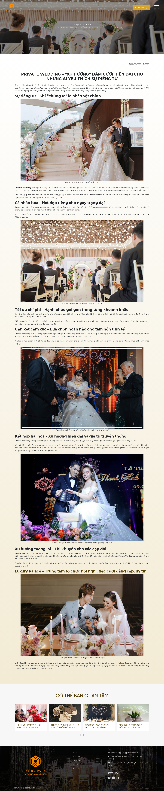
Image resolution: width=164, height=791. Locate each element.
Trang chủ (77, 24)
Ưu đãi (75, 764)
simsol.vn (147, 788)
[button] (141, 7)
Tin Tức (88, 24)
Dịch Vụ (76, 756)
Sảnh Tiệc (77, 760)
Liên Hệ (76, 753)
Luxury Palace (117, 663)
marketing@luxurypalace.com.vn (124, 753)
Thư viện (76, 768)
